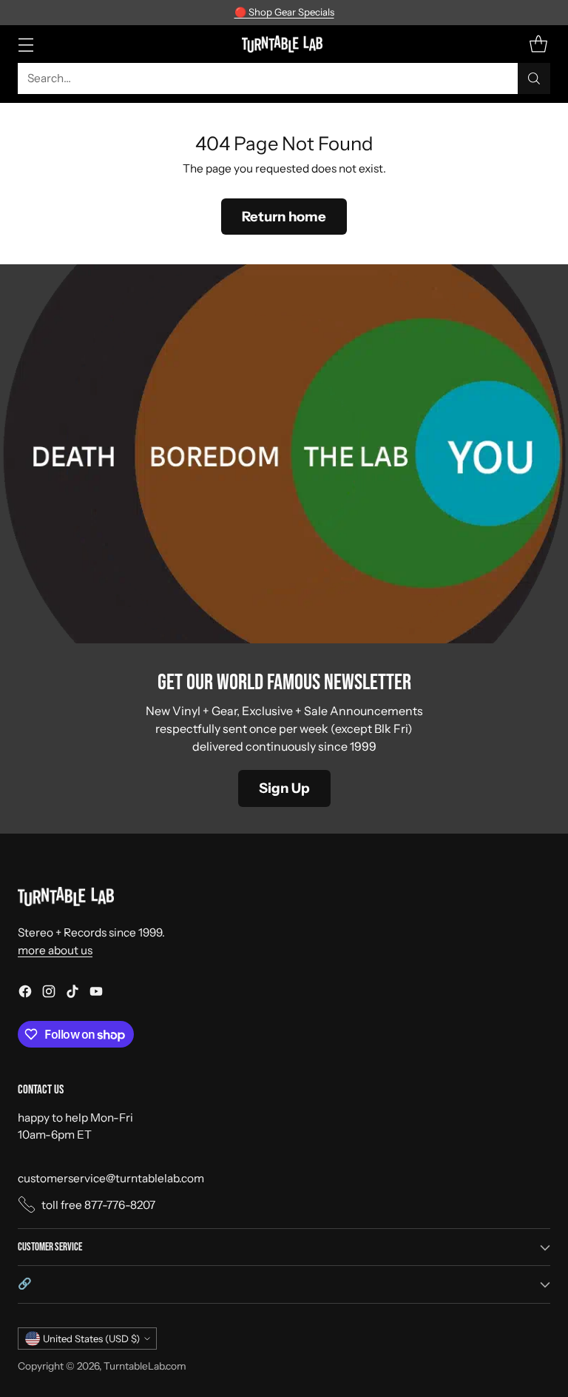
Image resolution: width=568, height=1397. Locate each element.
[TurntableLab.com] (284, 44)
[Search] (534, 78)
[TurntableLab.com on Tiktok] (72, 993)
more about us (55, 950)
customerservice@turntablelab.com (111, 1178)
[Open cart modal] (538, 44)
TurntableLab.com (145, 1366)
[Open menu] (25, 44)
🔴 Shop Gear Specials (284, 12)
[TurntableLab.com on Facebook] (25, 993)
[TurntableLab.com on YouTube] (96, 993)
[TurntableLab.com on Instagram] (49, 993)
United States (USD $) (91, 1338)
